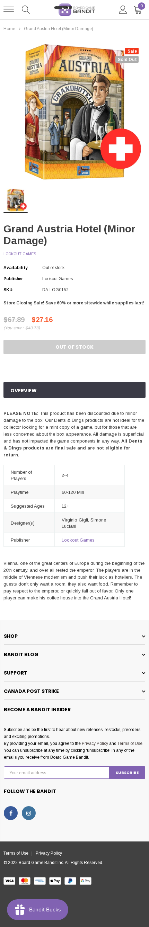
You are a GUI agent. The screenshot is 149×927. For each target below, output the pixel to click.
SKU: (8, 289)
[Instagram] (29, 813)
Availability (15, 267)
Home (9, 28)
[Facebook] (11, 813)
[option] (74, 112)
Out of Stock (74, 347)
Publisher (13, 278)
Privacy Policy (95, 743)
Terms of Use (129, 743)
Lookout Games (19, 254)
